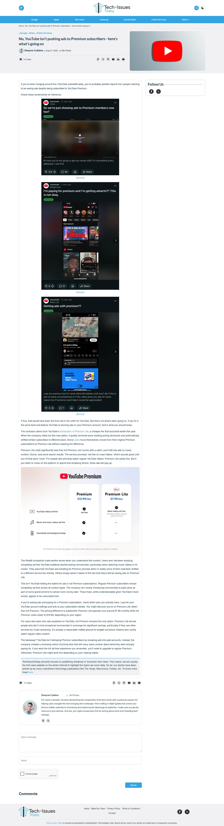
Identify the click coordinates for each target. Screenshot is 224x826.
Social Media (130, 19)
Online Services (158, 19)
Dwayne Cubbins (33, 50)
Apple (56, 19)
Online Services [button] (44, 32)
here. (31, 672)
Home (21, 25)
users (77, 439)
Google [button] (23, 32)
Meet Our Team (98, 808)
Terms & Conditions (131, 808)
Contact (112, 813)
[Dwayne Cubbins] (31, 707)
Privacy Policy (113, 808)
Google (34, 19)
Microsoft (79, 19)
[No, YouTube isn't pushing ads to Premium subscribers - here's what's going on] (167, 50)
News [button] (32, 32)
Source (80, 177)
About (86, 808)
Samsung (104, 19)
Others (185, 19)
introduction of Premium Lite (74, 431)
